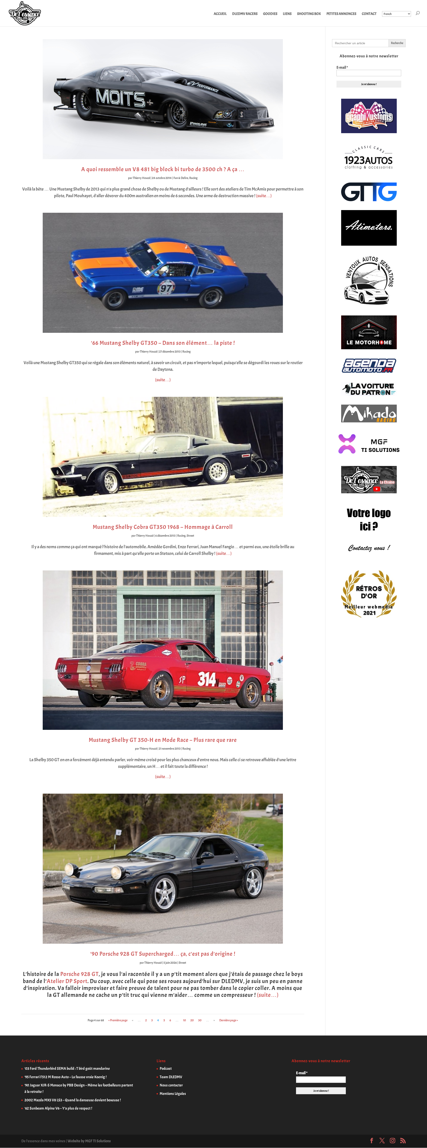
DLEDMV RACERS (245, 14)
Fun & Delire (180, 178)
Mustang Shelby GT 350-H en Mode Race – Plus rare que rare (163, 740)
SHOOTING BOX (309, 14)
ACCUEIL (220, 14)
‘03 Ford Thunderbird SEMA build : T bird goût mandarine (67, 1068)
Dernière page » (228, 1020)
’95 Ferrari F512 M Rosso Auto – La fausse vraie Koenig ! (65, 1077)
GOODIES (270, 14)
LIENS (287, 14)
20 (192, 1020)
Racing (193, 178)
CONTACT (369, 14)
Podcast (166, 1068)
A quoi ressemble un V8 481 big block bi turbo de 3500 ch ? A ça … (163, 169)
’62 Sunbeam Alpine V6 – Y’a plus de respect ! (58, 1108)
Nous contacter (171, 1085)
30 (199, 1020)
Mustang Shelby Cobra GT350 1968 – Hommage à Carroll (163, 527)
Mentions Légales (173, 1093)
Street (190, 536)
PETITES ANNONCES (341, 14)
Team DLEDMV (171, 1077)
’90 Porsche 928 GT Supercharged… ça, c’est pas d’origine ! (162, 953)
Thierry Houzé (141, 178)
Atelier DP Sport (67, 981)
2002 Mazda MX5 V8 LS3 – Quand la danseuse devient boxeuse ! (72, 1100)
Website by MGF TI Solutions (89, 1141)
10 (184, 1020)
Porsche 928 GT (79, 974)
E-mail (342, 67)
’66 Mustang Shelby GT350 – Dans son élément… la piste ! (163, 343)
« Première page (117, 1020)
